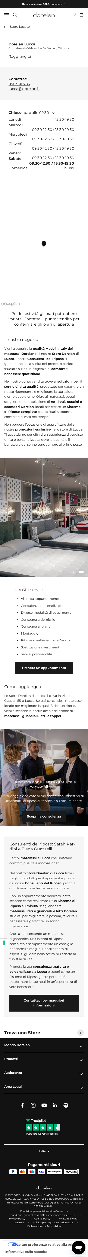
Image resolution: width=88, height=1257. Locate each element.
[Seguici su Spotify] (66, 1105)
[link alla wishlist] (74, 14)
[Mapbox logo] (10, 304)
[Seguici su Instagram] (33, 1105)
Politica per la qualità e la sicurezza (53, 1222)
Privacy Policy (17, 1218)
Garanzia (19, 1222)
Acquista (57, 4)
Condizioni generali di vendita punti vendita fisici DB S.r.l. (43, 1215)
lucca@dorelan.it (24, 89)
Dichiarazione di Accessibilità (44, 1226)
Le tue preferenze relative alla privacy (48, 1244)
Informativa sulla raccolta (26, 1252)
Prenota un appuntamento (44, 668)
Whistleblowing (68, 1218)
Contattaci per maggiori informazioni (44, 1003)
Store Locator (20, 27)
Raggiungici (20, 56)
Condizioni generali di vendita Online (41, 1211)
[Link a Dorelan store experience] (44, 777)
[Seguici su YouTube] (44, 1105)
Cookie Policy (42, 1218)
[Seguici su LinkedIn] (55, 1105)
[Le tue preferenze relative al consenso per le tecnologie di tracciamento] (4, 943)
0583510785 (19, 84)
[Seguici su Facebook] (22, 1105)
